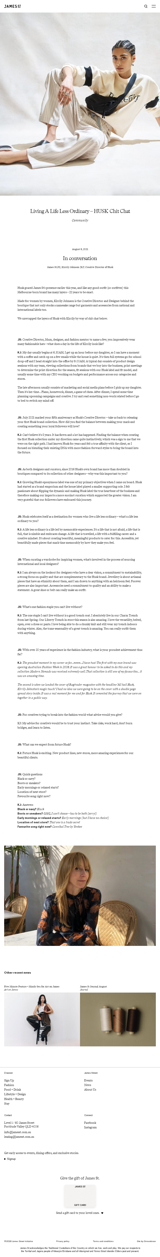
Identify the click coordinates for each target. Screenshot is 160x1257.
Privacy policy (62, 1241)
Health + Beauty (14, 1099)
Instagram (90, 1127)
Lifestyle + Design (15, 1094)
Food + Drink (12, 1089)
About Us (90, 1089)
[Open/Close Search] (146, 6)
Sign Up (9, 1080)
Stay (6, 1103)
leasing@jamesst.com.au (19, 1137)
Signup (11, 1158)
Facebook (90, 1123)
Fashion (9, 1085)
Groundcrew (150, 1241)
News (87, 1085)
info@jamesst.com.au (17, 1132)
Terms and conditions (103, 1241)
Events (88, 1080)
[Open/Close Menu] (154, 6)
